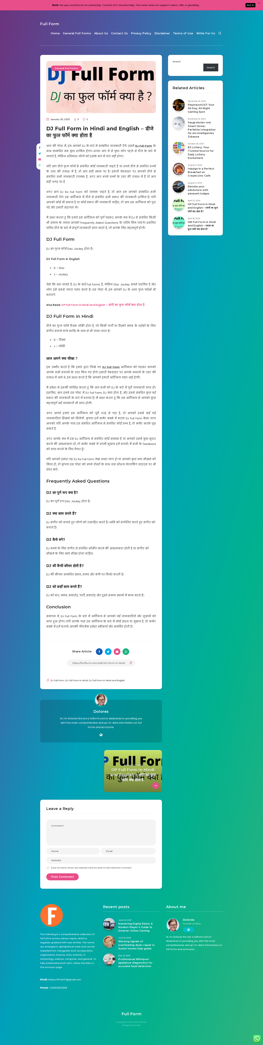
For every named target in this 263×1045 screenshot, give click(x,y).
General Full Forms (77, 33)
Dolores (101, 711)
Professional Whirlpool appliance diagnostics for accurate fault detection (135, 963)
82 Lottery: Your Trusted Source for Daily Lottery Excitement (201, 152)
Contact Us (119, 33)
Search (177, 61)
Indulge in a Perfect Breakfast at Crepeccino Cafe (201, 172)
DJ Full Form (57, 680)
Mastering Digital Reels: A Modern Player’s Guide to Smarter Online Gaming (135, 927)
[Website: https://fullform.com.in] (101, 735)
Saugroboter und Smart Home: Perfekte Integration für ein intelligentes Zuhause (202, 129)
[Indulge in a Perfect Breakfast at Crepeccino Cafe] (179, 169)
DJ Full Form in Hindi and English (107, 680)
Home (55, 33)
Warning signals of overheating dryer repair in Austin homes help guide (136, 945)
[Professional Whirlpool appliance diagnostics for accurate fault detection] (109, 959)
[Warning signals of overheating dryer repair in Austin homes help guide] (109, 942)
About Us (101, 33)
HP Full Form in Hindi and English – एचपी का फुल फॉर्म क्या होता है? (203, 208)
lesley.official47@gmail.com (64, 979)
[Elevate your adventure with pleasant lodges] (179, 187)
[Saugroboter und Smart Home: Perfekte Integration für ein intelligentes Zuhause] (179, 123)
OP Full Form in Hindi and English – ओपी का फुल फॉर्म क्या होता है (103, 305)
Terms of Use (183, 33)
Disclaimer (162, 33)
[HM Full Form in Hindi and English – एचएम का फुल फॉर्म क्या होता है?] (179, 222)
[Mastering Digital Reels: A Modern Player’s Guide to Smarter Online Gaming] (109, 924)
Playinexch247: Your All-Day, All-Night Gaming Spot (201, 108)
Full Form (49, 24)
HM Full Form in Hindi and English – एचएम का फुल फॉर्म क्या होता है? (202, 226)
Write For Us (205, 33)
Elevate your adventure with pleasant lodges (198, 190)
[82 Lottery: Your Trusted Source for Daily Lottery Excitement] (179, 147)
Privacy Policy (141, 33)
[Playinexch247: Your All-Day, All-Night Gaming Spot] (179, 105)
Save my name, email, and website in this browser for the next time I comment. (91, 867)
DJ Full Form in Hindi (76, 680)
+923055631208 (58, 987)
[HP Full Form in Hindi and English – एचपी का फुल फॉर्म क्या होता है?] (179, 204)
